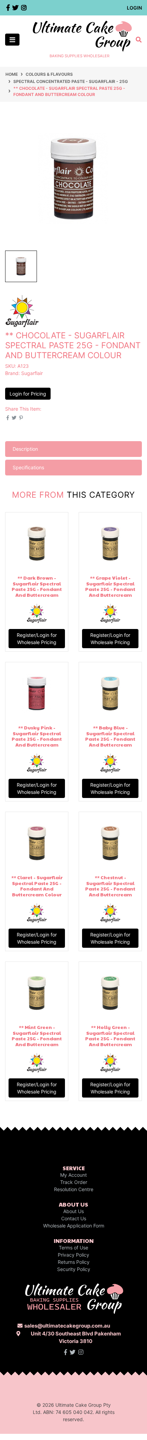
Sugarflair (32, 373)
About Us (73, 1211)
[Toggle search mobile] (136, 40)
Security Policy (73, 1269)
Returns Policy (74, 1262)
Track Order (73, 1182)
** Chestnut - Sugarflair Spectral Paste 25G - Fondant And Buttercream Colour (110, 889)
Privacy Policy (73, 1255)
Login (134, 8)
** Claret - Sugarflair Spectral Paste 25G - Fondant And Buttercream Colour (37, 886)
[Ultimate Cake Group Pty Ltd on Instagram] (80, 1352)
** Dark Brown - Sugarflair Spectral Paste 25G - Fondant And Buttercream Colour (37, 589)
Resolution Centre (73, 1189)
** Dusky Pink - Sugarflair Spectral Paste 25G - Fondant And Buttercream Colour (37, 739)
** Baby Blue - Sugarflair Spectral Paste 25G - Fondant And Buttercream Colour (110, 739)
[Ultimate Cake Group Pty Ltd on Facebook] (65, 1352)
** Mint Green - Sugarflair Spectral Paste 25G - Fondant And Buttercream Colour (37, 1038)
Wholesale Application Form (73, 1226)
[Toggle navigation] (12, 40)
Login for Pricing (28, 394)
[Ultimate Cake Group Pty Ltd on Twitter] (73, 1352)
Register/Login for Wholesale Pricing (37, 638)
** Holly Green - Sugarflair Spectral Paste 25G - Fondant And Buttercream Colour (110, 1038)
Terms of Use (73, 1247)
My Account (73, 1175)
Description (25, 449)
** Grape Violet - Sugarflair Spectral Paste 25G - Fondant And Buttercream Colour (110, 589)
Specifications (28, 467)
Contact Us (73, 1218)
